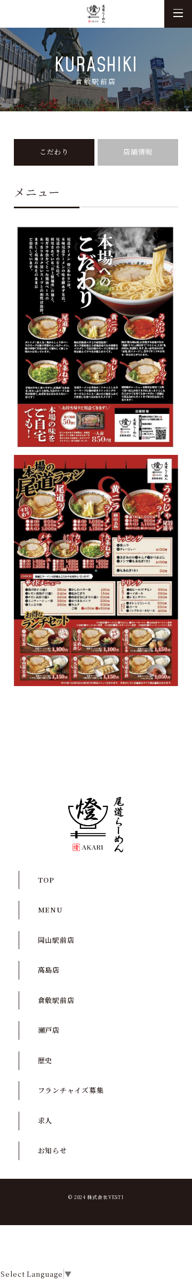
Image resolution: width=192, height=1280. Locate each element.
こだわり (54, 151)
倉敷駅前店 (56, 1000)
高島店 (49, 970)
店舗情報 (138, 151)
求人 (96, 719)
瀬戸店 (49, 1030)
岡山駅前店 (56, 940)
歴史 (45, 1060)
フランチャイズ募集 (71, 1090)
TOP (46, 880)
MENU (50, 909)
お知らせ (96, 742)
